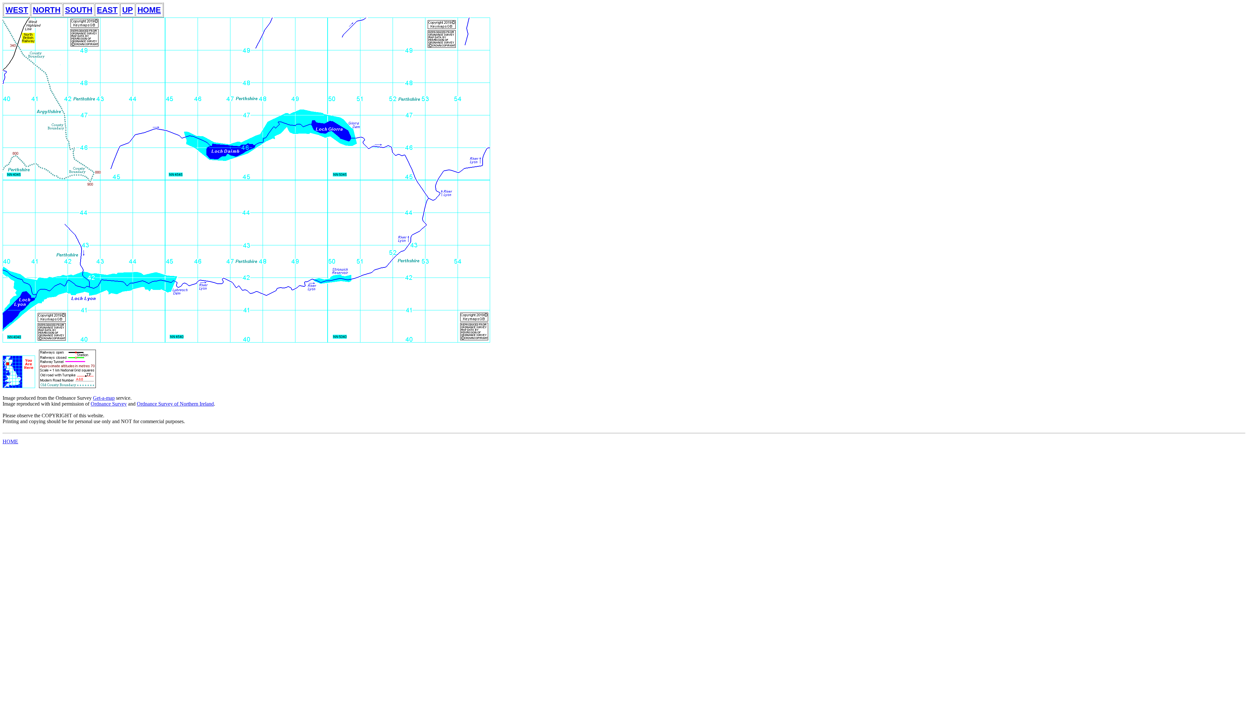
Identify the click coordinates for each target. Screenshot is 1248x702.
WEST (17, 10)
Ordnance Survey (109, 404)
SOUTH (78, 10)
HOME (149, 10)
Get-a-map (104, 398)
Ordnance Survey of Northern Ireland (175, 404)
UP (127, 10)
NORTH (46, 10)
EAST (107, 10)
